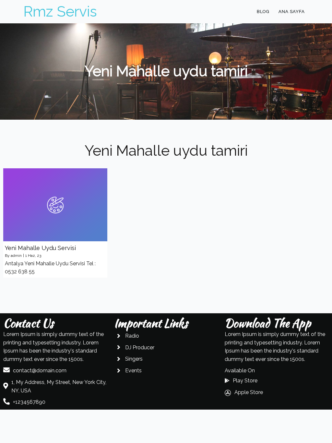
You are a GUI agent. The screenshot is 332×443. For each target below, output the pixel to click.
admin (16, 255)
